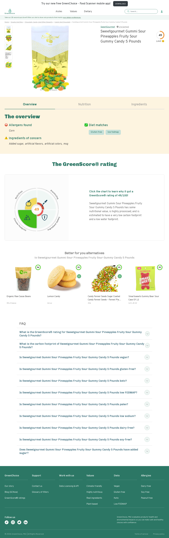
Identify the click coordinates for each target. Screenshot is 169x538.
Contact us (37, 486)
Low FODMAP (120, 504)
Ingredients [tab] (139, 105)
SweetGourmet (107, 27)
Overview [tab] (30, 105)
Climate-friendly (94, 486)
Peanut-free (147, 498)
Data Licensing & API (69, 486)
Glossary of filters (40, 492)
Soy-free (145, 492)
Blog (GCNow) (11, 492)
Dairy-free (146, 486)
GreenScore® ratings (15, 498)
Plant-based (92, 504)
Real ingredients (94, 498)
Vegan (117, 486)
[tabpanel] (84, 129)
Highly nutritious (94, 492)
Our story (9, 486)
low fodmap (113, 132)
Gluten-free (119, 492)
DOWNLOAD (120, 4)
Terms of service (141, 534)
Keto (116, 498)
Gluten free (96, 132)
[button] (141, 11)
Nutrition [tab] (84, 105)
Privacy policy (158, 534)
